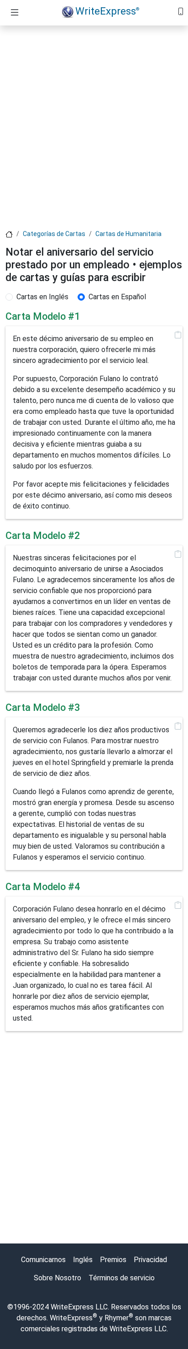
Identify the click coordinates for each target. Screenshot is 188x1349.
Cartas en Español (117, 296)
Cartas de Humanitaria (128, 233)
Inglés (83, 1259)
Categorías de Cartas (54, 233)
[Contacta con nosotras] (180, 10)
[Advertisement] (94, 126)
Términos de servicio (122, 1277)
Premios (113, 1259)
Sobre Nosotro (57, 1277)
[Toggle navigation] (14, 13)
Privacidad (150, 1259)
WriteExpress (107, 11)
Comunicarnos (43, 1259)
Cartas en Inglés (42, 296)
